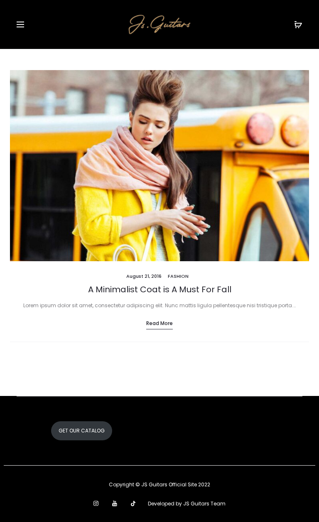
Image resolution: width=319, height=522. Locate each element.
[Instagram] (95, 503)
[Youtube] (114, 503)
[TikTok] (133, 503)
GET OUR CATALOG (82, 430)
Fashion (178, 276)
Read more (159, 323)
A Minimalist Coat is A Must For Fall (159, 289)
